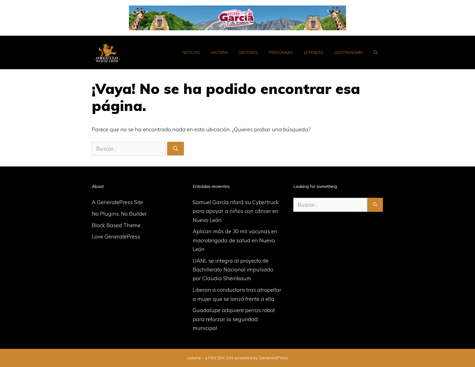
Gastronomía (349, 52)
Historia (219, 52)
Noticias (191, 52)
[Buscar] (175, 149)
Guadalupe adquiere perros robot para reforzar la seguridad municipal (234, 319)
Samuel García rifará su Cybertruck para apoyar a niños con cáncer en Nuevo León (236, 211)
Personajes (281, 52)
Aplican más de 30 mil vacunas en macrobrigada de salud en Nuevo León (235, 240)
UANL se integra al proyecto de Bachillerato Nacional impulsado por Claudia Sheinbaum (233, 269)
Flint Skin (216, 357)
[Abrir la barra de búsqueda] (375, 52)
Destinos (248, 52)
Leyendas (314, 52)
